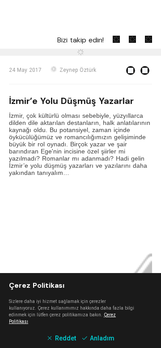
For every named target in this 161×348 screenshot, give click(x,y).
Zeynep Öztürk (77, 70)
